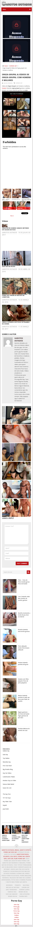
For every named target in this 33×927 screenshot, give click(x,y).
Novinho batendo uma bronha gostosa (24, 630)
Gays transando (11, 889)
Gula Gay (5, 754)
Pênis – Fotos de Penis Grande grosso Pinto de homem (24, 581)
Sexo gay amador (11, 894)
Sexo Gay (16, 904)
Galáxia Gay (6, 751)
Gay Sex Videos (7, 773)
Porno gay (16, 906)
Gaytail (5, 805)
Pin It (11, 216)
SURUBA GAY (13, 66)
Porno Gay (16, 911)
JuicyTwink (6, 809)
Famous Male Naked (8, 784)
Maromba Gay (7, 762)
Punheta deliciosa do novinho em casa (24, 729)
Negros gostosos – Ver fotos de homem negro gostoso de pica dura (23, 714)
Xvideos (16, 915)
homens (4, 88)
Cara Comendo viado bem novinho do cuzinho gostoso (24, 598)
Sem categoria (25, 894)
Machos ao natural (12, 887)
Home (5, 66)
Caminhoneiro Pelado (9, 777)
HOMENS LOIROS (24, 889)
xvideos (16, 917)
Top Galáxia (6, 758)
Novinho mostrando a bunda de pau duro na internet (24, 615)
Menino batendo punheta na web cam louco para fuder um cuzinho (24, 698)
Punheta (18, 885)
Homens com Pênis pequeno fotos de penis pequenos (23, 681)
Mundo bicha (23, 892)
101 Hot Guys (7, 798)
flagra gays (23, 896)
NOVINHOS (9, 885)
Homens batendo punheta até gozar (23, 663)
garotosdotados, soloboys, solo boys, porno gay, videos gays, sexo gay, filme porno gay (16, 856)
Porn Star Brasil (7, 765)
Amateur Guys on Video (9, 780)
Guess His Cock (7, 788)
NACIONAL (26, 885)
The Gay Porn (7, 794)
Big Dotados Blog (8, 769)
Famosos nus (12, 892)
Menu (4, 9)
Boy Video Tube (7, 801)
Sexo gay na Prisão (8, 266)
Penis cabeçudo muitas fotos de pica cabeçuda (23, 648)
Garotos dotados (8, 83)
